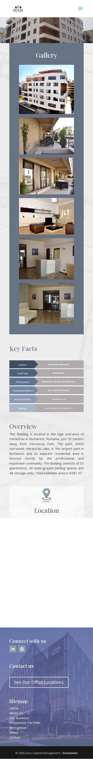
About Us (16, 713)
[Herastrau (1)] (46, 113)
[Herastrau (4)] (46, 153)
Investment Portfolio (24, 722)
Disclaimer (70, 753)
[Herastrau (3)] (46, 193)
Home (14, 708)
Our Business (19, 718)
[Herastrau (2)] (46, 233)
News (13, 732)
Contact (15, 737)
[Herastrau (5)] (46, 278)
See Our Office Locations (39, 682)
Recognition (18, 727)
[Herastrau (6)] (46, 323)
